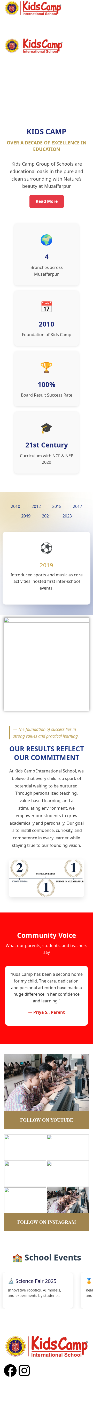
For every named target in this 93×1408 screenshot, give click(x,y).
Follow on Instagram (46, 1222)
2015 (56, 506)
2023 (67, 516)
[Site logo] (33, 8)
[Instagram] (24, 1370)
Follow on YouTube (46, 1120)
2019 (25, 516)
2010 (15, 506)
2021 (46, 516)
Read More (47, 201)
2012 (36, 506)
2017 (77, 506)
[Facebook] (10, 1370)
